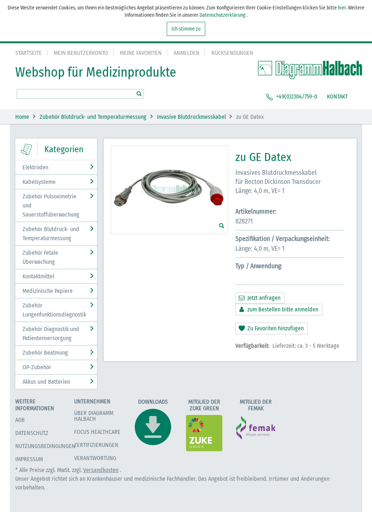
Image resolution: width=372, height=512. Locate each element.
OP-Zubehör (37, 367)
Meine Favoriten (141, 52)
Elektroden (35, 167)
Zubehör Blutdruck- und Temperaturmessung (93, 116)
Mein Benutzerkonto (81, 52)
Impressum (29, 459)
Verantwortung (95, 458)
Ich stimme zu (186, 29)
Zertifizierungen (96, 445)
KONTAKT (337, 96)
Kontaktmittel (38, 276)
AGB (20, 419)
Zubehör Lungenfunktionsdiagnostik (54, 310)
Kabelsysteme (39, 181)
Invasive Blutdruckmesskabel (191, 116)
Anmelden (186, 52)
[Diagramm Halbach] (310, 70)
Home (22, 116)
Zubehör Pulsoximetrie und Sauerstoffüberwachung (51, 205)
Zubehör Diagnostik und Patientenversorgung (51, 334)
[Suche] (138, 93)
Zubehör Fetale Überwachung (40, 257)
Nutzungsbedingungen (45, 446)
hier (342, 8)
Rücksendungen (232, 52)
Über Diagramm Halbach (93, 416)
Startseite (28, 52)
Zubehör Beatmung (45, 352)
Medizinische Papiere (48, 290)
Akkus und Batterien (46, 381)
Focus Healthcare (97, 431)
